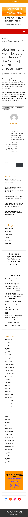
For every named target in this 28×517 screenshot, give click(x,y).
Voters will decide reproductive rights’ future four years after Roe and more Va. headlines (14, 204)
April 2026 (7, 352)
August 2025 (8, 376)
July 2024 (7, 416)
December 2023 (9, 437)
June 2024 (8, 419)
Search (7, 162)
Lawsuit (6, 299)
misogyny (14, 301)
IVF (20, 296)
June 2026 (8, 346)
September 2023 (9, 447)
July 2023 (7, 453)
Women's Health (16, 325)
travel (13, 318)
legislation (13, 299)
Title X (10, 317)
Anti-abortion (9, 286)
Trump (18, 318)
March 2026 (8, 355)
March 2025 (8, 392)
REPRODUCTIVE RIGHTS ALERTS (14, 19)
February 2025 (9, 395)
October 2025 (9, 370)
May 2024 (7, 422)
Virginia (6, 325)
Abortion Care (11, 278)
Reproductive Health (15, 307)
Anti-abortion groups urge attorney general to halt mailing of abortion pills (14, 212)
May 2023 (7, 459)
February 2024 (9, 431)
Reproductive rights (8, 107)
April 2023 (7, 462)
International (8, 231)
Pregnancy (7, 307)
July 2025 (7, 379)
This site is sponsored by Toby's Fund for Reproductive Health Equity (14, 259)
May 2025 (7, 385)
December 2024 (9, 401)
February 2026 (9, 358)
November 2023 (9, 440)
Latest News (5, 46)
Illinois (9, 296)
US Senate (6, 109)
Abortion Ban (14, 275)
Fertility (6, 291)
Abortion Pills (9, 281)
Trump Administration (10, 320)
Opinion (14, 105)
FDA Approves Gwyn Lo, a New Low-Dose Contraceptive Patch (14, 197)
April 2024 (7, 425)
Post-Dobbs (20, 305)
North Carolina (7, 303)
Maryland (6, 105)
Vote (10, 325)
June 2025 (8, 382)
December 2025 (9, 364)
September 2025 (9, 373)
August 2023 (8, 450)
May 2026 (7, 349)
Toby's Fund (8, 240)
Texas (6, 318)
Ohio (12, 303)
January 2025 (8, 398)
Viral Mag (18, 513)
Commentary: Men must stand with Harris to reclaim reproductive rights (17, 135)
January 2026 (8, 361)
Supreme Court (18, 315)
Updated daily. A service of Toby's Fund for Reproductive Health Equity (14, 23)
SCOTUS (12, 315)
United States (20, 107)
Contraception (9, 288)
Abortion (7, 275)
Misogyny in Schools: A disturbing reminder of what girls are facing (13, 180)
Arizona (16, 286)
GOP (18, 291)
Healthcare (10, 293)
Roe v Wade (7, 315)
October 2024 (9, 407)
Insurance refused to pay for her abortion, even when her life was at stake (11, 147)
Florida (10, 291)
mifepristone (8, 301)
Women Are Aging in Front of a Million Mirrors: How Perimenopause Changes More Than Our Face (14, 189)
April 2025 (7, 388)
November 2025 (9, 367)
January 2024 (9, 434)
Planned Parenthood (11, 305)
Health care (20, 294)
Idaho (6, 296)
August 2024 (8, 413)
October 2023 (9, 443)
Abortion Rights (12, 283)
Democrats (17, 288)
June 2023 (7, 456)
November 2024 (9, 404)
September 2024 (10, 410)
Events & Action (9, 228)
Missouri (20, 301)
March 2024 (8, 428)
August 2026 (8, 340)
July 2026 (7, 343)
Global (14, 291)
